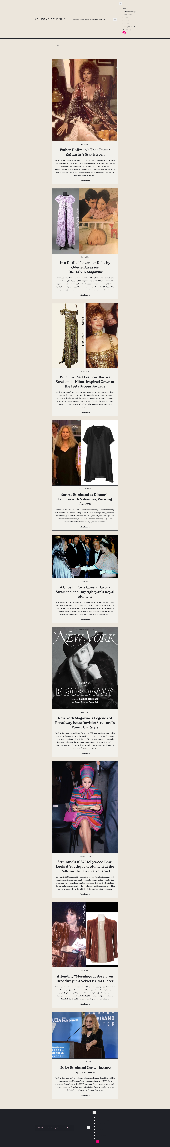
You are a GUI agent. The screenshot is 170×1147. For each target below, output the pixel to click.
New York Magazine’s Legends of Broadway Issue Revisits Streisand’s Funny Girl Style (85, 722)
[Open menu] (115, 19)
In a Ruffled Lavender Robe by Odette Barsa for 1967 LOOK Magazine (85, 267)
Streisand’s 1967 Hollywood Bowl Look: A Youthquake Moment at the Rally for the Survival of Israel (85, 866)
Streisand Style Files (50, 19)
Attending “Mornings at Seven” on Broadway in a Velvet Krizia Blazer (85, 978)
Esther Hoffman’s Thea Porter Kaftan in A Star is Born (85, 152)
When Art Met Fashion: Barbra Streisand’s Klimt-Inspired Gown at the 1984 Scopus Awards (85, 381)
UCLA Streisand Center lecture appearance (85, 1069)
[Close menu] (120, 3)
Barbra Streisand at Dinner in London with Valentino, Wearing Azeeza (85, 499)
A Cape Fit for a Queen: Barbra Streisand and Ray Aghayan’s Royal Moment (85, 592)
